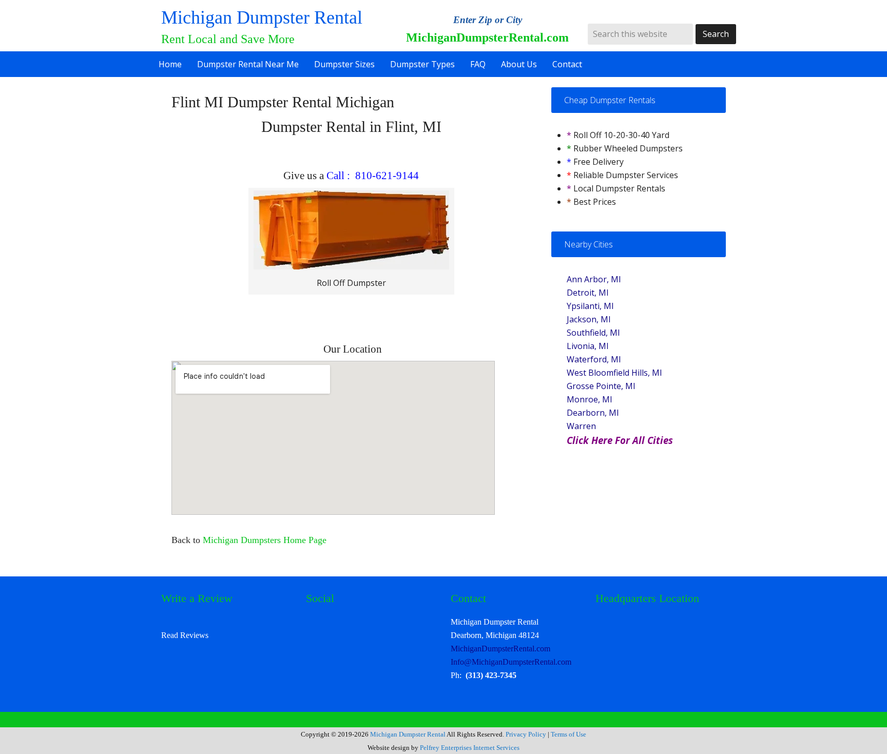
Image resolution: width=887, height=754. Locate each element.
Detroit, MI (588, 292)
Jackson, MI (589, 319)
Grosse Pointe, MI (601, 386)
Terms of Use (568, 734)
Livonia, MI (588, 346)
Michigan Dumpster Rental (261, 17)
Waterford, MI (594, 359)
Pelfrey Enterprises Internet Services (469, 747)
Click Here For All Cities (620, 440)
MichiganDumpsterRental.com (500, 648)
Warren (581, 426)
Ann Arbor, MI (594, 279)
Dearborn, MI (593, 412)
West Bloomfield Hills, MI (614, 372)
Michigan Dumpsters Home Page (263, 540)
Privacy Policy (526, 734)
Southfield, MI (593, 332)
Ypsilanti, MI (590, 306)
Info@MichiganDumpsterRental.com (511, 662)
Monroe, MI (589, 399)
